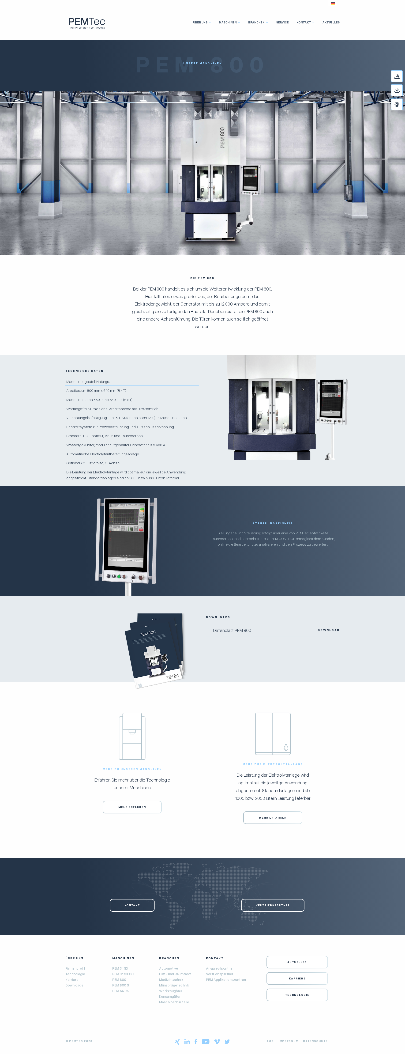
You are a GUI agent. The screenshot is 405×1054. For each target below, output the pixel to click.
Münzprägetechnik (174, 985)
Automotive (168, 968)
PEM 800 (119, 979)
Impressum (288, 1041)
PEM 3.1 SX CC (123, 974)
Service (282, 22)
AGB (270, 1041)
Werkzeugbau (170, 991)
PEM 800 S (120, 985)
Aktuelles (331, 22)
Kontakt (402, 104)
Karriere (72, 979)
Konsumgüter (170, 996)
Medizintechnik (171, 979)
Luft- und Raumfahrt (175, 974)
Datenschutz (315, 1041)
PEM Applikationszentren (226, 979)
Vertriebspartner (273, 905)
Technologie (75, 974)
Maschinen (228, 22)
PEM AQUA (120, 991)
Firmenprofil (75, 968)
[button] (332, 3)
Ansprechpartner (402, 76)
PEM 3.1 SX (120, 968)
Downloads (402, 90)
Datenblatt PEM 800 (276, 630)
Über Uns (200, 22)
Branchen (256, 22)
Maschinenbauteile (174, 1002)
